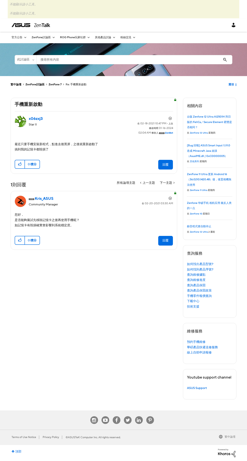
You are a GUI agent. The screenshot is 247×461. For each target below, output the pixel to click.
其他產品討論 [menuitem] (103, 37)
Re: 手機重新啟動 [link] (76, 84)
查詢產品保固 (196, 285)
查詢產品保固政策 (199, 290)
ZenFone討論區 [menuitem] (41, 37)
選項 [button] (231, 84)
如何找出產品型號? (200, 264)
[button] (20, 164)
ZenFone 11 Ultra (198, 190)
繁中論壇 (16, 84)
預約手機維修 (196, 342)
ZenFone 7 (55, 84)
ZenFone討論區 (35, 84)
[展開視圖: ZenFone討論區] (54, 37)
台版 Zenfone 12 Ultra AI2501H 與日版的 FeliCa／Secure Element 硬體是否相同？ (209, 122)
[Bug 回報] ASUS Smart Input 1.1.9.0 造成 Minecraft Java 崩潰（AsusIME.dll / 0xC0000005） (208, 151)
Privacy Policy (51, 437)
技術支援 (193, 306)
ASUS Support (197, 388)
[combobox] (134, 59)
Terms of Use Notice (24, 437)
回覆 (165, 165)
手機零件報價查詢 (199, 296)
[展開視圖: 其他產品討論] (114, 37)
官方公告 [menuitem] (17, 37)
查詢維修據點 (196, 275)
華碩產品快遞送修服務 (202, 347)
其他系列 (194, 161)
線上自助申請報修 (199, 352)
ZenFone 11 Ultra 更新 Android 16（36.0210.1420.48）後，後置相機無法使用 (209, 180)
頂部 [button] (18, 451)
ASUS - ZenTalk (31, 25)
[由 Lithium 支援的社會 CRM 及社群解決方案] (226, 453)
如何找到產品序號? (200, 269)
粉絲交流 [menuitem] (125, 37)
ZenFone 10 (196, 213)
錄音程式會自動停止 (199, 226)
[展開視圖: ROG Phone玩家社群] (89, 37)
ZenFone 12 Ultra (199, 132)
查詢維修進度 (196, 280)
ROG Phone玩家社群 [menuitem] (73, 37)
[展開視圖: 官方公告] (25, 37)
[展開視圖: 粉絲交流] (134, 37)
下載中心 (193, 301)
